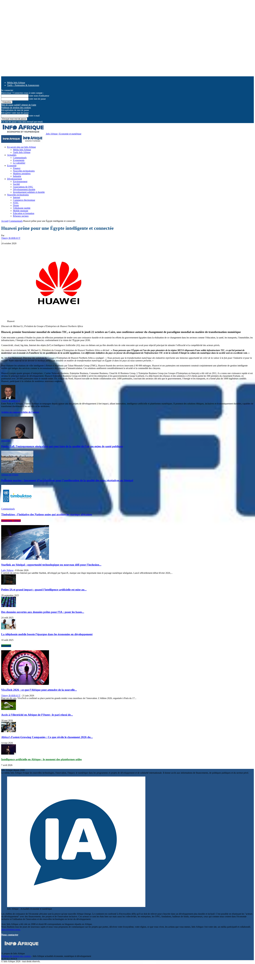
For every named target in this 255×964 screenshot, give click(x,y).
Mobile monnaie (20, 210)
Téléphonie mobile (21, 208)
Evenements (18, 160)
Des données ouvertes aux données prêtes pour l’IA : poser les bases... (42, 612)
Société (16, 184)
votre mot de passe (37, 99)
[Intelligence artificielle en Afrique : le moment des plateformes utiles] (8, 754)
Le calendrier (19, 163)
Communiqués (20, 157)
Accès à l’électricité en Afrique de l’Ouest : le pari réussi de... (37, 714)
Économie (6, 645)
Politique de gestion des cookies (16, 107)
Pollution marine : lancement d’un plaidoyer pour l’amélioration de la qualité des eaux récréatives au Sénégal (67, 480)
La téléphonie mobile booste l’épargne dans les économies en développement (47, 634)
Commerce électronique (24, 200)
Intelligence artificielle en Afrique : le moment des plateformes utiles (41, 759)
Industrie (17, 176)
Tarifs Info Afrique (21, 152)
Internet (16, 197)
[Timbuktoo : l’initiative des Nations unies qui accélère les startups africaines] (17, 506)
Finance (16, 168)
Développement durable (24, 189)
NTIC (16, 202)
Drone (16, 205)
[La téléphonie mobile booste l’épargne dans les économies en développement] (8, 628)
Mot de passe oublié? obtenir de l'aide (18, 105)
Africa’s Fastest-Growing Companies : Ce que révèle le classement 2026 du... (47, 737)
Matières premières (22, 173)
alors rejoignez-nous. (11, 929)
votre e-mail (34, 115)
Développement (14, 179)
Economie (12, 165)
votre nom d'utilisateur (38, 95)
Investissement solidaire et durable (29, 192)
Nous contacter (9, 934)
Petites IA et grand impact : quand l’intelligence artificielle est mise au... (44, 589)
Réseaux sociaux (21, 216)
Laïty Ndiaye (7, 570)
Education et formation (23, 213)
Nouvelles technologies (24, 171)
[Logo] (11, 142)
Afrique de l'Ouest (9, 474)
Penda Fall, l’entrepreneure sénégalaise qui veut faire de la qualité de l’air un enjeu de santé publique (62, 446)
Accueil (4, 221)
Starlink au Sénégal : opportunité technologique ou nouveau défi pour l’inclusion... (51, 564)
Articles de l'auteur (29, 412)
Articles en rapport (10, 412)
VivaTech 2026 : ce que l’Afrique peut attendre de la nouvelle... (39, 689)
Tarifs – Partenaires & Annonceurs (23, 85)
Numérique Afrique (11, 520)
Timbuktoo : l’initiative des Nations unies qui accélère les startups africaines (46, 514)
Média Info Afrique (16, 82)
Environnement (20, 181)
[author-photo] (8, 398)
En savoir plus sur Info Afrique (21, 147)
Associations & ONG (23, 187)
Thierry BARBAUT (10, 238)
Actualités (11, 155)
